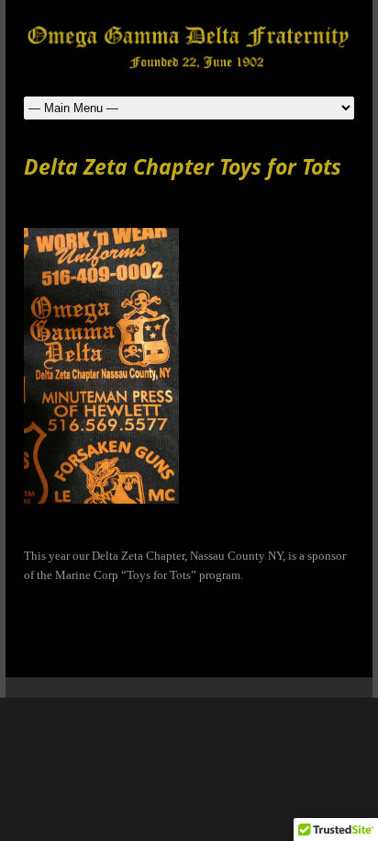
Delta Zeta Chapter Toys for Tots (182, 166)
